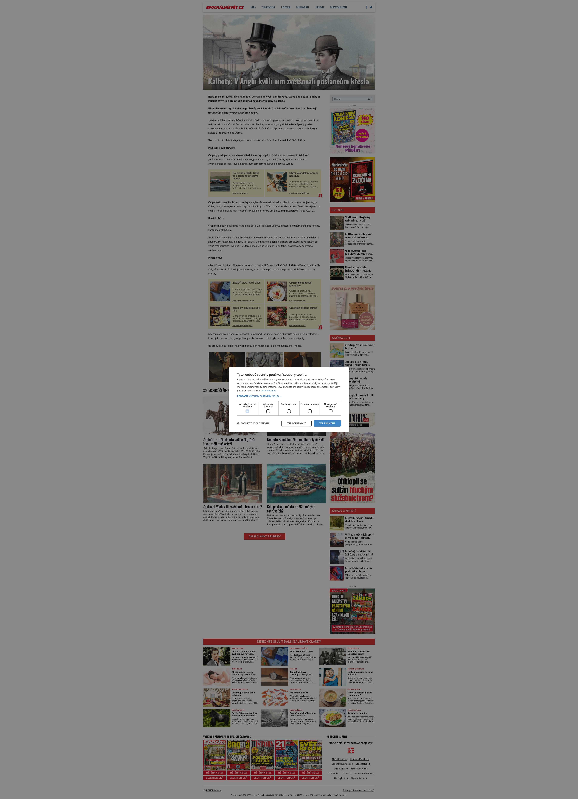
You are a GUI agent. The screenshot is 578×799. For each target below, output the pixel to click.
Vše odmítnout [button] (296, 423)
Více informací (269, 390)
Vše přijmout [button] (327, 423)
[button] (289, 396)
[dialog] (289, 399)
